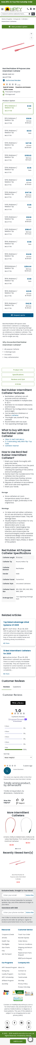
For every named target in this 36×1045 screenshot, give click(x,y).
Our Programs (7, 963)
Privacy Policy (23, 984)
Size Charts (6, 947)
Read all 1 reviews (8, 87)
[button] (18, 26)
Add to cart (18, 1041)
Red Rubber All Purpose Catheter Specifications (16, 552)
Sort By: (7, 754)
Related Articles (11, 615)
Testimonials (22, 977)
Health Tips (6, 941)
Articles (18, 384)
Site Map (21, 981)
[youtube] (7, 1027)
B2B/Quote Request (25, 958)
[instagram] (21, 1022)
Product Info (18, 370)
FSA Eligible (5, 944)
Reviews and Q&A (18, 379)
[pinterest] (28, 1027)
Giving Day (5, 971)
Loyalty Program (7, 974)
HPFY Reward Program (9, 967)
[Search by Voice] (29, 14)
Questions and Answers (23, 87)
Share (7, 643)
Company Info (24, 963)
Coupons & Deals (8, 934)
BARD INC (8, 74)
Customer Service (25, 930)
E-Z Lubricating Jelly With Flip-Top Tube (18, 442)
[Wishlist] (31, 34)
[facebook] (14, 1022)
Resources (6, 930)
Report (22, 803)
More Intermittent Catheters (18, 814)
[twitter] (7, 1022)
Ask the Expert (7, 954)
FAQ (3, 951)
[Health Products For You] (13, 8)
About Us (21, 967)
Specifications (18, 374)
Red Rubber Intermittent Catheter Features (17, 391)
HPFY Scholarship (8, 977)
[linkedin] (28, 1022)
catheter (15, 415)
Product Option (9, 101)
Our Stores (22, 974)
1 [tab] (16, 849)
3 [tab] (20, 849)
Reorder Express (23, 938)
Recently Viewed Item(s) (18, 853)
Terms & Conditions (25, 944)
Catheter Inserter (12, 446)
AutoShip (5, 984)
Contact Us (22, 971)
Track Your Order (24, 934)
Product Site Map (24, 987)
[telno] (28, 9)
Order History (22, 941)
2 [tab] (18, 849)
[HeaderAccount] (31, 9)
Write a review (8, 89)
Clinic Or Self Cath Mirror (14, 439)
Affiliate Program (8, 981)
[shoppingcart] (34, 9)
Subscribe (30, 895)
